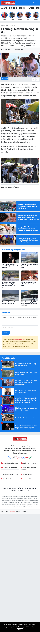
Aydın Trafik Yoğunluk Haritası (28, 469)
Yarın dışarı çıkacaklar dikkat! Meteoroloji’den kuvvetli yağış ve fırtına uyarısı (9, 284)
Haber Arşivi (27, 479)
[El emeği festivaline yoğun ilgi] (20, 65)
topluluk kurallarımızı (19, 339)
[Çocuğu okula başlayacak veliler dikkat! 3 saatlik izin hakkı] (30, 276)
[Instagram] (20, 457)
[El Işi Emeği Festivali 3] (20, 111)
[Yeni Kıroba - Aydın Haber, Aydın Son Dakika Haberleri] (8, 2)
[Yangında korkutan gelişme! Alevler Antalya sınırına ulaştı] (30, 257)
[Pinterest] (16, 457)
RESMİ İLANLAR (23, 491)
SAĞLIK (13, 491)
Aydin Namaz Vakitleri (10, 467)
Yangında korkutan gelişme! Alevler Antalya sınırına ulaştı (29, 265)
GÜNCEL (22, 8)
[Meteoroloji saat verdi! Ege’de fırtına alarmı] (10, 295)
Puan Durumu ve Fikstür (10, 474)
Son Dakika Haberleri (9, 479)
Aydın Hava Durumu (29, 463)
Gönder (5, 333)
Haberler (4, 25)
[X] (13, 457)
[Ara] (34, 3)
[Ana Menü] (37, 3)
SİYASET (31, 8)
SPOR (34, 488)
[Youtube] (26, 457)
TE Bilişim (12, 511)
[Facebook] (9, 457)
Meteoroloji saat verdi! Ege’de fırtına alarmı (8, 302)
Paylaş (6, 79)
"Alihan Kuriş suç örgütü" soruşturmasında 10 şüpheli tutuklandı (29, 303)
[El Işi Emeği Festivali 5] (20, 170)
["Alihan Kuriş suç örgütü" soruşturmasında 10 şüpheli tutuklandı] (30, 295)
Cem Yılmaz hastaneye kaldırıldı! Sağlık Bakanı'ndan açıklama (10, 265)
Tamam (20, 629)
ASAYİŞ (4, 8)
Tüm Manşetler (27, 474)
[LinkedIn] (23, 457)
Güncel (13, 25)
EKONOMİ (13, 8)
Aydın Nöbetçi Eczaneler (11, 463)
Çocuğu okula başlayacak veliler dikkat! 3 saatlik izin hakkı (29, 283)
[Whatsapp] (30, 457)
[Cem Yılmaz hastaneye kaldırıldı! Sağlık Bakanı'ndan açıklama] (10, 257)
